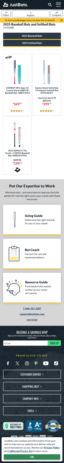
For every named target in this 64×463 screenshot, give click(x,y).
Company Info (31, 398)
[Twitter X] (17, 363)
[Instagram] (27, 363)
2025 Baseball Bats (32, 35)
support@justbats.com (32, 313)
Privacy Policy (52, 447)
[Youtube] (45, 363)
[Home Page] (15, 4)
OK (32, 457)
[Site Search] (49, 4)
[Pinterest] (35, 363)
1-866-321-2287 (32, 308)
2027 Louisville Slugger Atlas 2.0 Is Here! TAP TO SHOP (30, 20)
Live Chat (32, 319)
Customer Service (31, 374)
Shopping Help (30, 386)
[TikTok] (56, 363)
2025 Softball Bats (32, 42)
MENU (59, 5)
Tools (30, 410)
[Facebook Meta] (8, 363)
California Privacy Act (20, 450)
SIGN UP (54, 343)
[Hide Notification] (61, 20)
